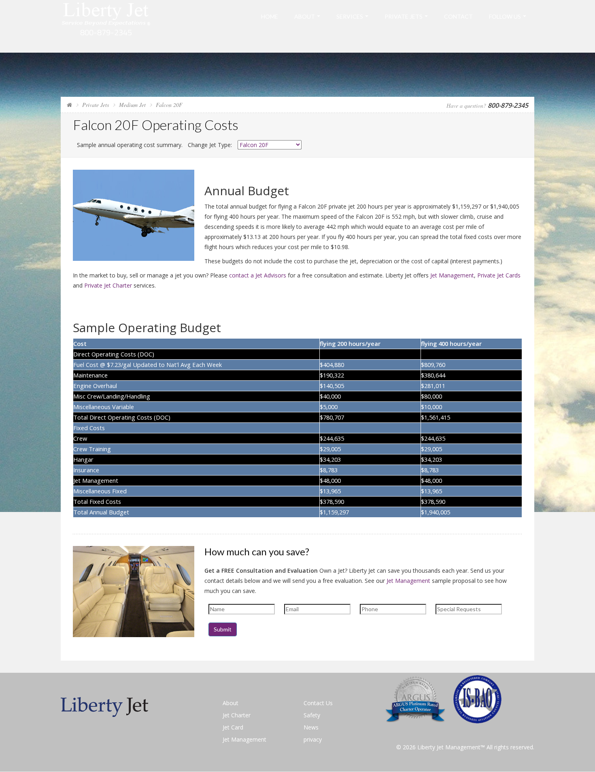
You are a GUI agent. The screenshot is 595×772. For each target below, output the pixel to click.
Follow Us (505, 16)
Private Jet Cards (499, 275)
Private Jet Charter (108, 285)
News (311, 727)
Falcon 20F (169, 105)
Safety (312, 715)
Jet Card (233, 727)
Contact (458, 16)
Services (349, 16)
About (304, 16)
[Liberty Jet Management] (106, 25)
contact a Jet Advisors (257, 275)
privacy (313, 739)
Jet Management (452, 275)
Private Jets (404, 16)
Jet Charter (237, 715)
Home (269, 16)
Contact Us (318, 703)
